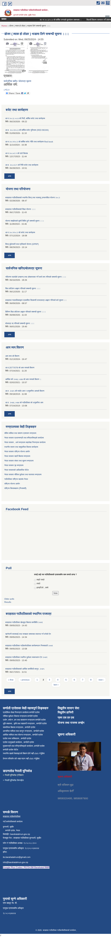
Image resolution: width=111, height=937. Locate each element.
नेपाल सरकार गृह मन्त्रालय (14, 465)
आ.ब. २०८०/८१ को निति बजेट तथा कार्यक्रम (21, 165)
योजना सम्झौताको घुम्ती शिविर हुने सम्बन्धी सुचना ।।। (24, 221)
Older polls (9, 599)
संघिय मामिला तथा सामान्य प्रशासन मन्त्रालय (20, 433)
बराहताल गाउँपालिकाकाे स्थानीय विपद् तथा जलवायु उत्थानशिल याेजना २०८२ (32, 197)
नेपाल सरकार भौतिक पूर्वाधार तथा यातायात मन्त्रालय (22, 474)
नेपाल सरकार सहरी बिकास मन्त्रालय (17, 456)
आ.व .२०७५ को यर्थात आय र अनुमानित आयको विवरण (24, 391)
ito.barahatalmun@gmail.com (16, 857)
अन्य (9, 176)
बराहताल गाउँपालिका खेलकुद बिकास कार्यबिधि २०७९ (24, 622)
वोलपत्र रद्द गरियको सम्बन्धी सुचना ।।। (19, 323)
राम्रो (38, 583)
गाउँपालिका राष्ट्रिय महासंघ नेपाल (16, 479)
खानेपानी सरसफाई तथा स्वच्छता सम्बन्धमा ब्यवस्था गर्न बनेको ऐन (28, 634)
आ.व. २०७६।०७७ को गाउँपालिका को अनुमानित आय (24, 402)
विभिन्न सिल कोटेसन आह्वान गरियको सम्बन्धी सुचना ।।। (25, 312)
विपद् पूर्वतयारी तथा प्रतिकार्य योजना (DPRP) (22, 244)
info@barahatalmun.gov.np (15, 862)
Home (4, 26)
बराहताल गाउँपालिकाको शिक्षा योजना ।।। (20, 209)
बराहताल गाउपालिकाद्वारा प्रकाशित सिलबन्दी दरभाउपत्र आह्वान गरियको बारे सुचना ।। (35, 300)
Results (7, 602)
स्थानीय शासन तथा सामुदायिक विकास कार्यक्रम (21, 447)
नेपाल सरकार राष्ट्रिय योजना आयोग (17, 451)
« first (10, 680)
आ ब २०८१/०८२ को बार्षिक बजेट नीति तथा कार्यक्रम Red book (29, 141)
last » (56, 684)
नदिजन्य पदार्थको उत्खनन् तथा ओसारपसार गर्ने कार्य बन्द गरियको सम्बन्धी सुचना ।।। (35, 277)
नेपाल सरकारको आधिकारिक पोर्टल (16, 470)
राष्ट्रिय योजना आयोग (12, 484)
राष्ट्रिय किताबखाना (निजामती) (15, 488)
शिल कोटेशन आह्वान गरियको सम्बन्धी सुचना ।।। (22, 288)
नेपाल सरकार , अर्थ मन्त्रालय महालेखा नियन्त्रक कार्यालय (25, 442)
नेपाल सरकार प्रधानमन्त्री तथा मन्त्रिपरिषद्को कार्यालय (24, 438)
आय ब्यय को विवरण (12, 356)
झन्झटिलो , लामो (42, 587)
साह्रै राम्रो (40, 579)
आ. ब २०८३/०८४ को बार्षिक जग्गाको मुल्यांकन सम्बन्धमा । (56, 20)
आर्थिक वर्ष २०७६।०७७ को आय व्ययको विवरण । (23, 379)
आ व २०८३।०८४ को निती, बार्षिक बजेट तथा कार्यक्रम (25, 118)
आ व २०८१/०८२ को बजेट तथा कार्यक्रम (20, 232)
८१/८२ (6, 89)
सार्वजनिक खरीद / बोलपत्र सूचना (17, 81)
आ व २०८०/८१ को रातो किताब (16, 153)
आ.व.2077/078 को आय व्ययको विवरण (19, 367)
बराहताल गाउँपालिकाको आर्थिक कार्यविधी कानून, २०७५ (24, 669)
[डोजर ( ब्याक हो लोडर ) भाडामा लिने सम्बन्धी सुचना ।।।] (15, 57)
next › (101, 680)
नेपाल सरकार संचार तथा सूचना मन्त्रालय (19, 461)
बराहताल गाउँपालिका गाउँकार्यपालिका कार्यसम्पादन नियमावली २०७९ (29, 645)
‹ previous (24, 680)
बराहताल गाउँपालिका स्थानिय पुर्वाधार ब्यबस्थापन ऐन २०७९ (26, 657)
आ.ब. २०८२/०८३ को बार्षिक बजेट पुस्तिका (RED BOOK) (27, 130)
